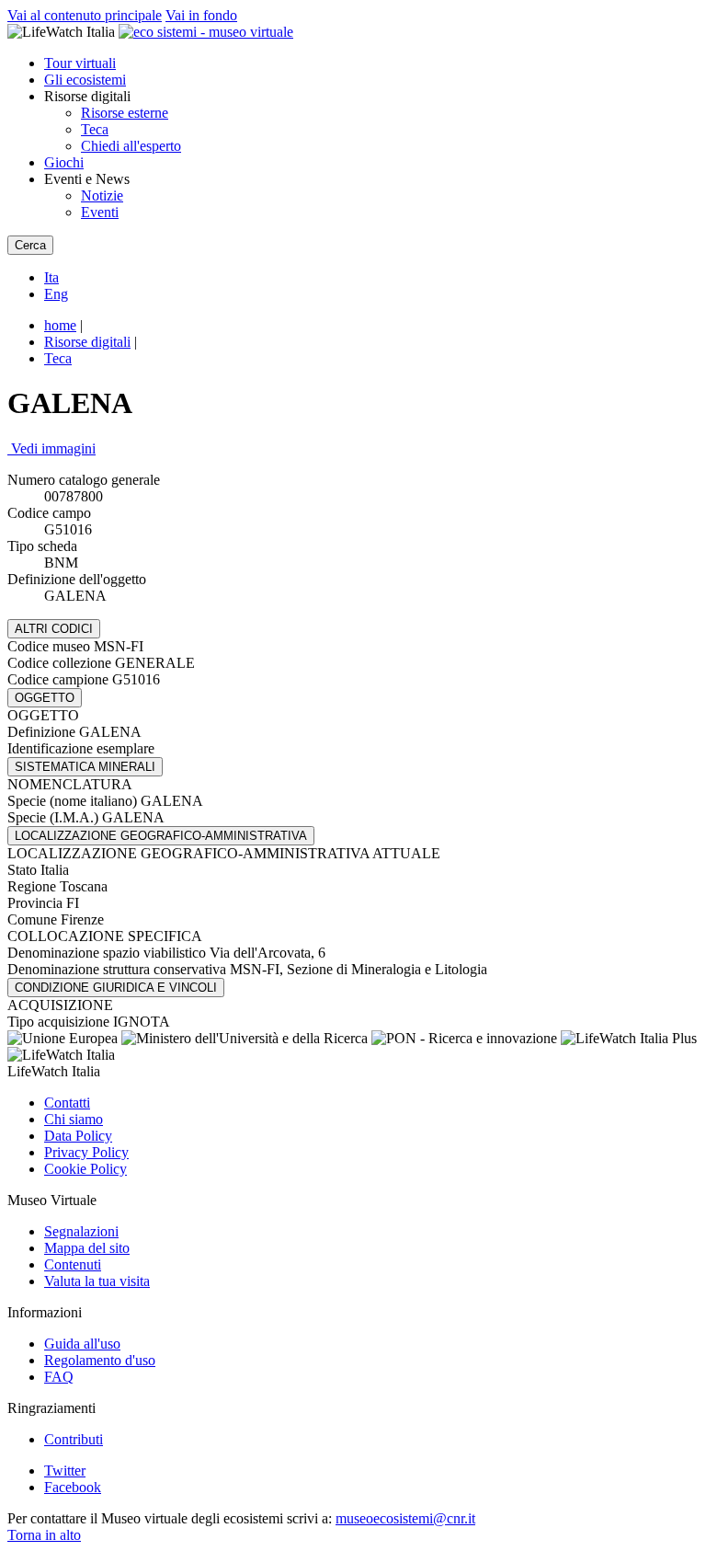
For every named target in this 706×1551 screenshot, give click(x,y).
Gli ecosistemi (85, 79)
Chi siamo (73, 1119)
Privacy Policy (86, 1152)
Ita (51, 277)
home (60, 325)
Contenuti (72, 1264)
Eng (56, 294)
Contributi (73, 1439)
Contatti (67, 1102)
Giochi (64, 162)
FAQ (59, 1376)
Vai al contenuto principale (84, 15)
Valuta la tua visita (97, 1281)
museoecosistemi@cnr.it (405, 1518)
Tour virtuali (80, 63)
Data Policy (78, 1135)
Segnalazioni (81, 1231)
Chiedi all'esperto (131, 146)
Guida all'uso (82, 1343)
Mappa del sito (87, 1248)
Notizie (102, 195)
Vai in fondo (201, 15)
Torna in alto (44, 1535)
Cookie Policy (85, 1169)
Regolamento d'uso (99, 1360)
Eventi (100, 212)
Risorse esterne (124, 113)
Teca (94, 129)
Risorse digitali (87, 342)
